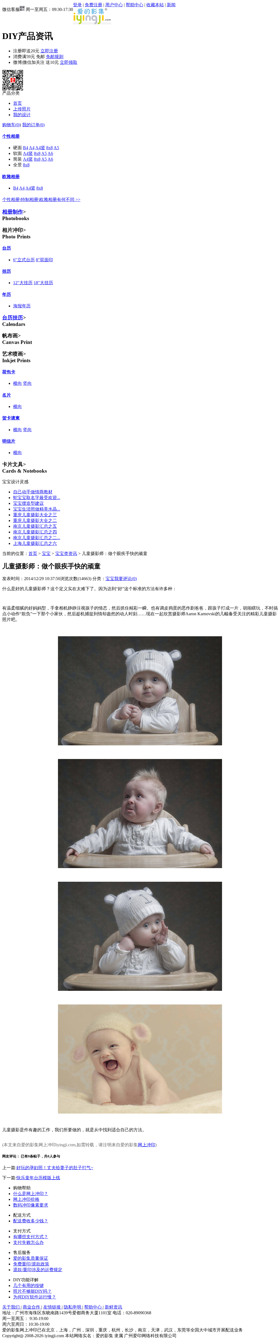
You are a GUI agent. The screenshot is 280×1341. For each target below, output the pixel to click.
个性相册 (11, 136)
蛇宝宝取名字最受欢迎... (36, 497)
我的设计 (22, 114)
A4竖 (40, 147)
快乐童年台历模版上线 (38, 1177)
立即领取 (68, 62)
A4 (31, 147)
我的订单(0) (33, 124)
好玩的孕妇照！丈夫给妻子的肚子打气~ (54, 1167)
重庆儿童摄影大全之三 (35, 514)
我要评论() (125, 578)
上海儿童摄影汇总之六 (35, 543)
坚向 (27, 383)
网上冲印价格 (26, 1199)
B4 (25, 147)
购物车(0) (11, 124)
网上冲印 (146, 1144)
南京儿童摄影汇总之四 (35, 532)
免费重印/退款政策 (31, 1264)
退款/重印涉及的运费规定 (37, 1269)
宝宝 (46, 553)
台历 (6, 248)
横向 (17, 383)
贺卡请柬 (11, 418)
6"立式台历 (24, 259)
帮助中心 (134, 4)
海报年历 (22, 306)
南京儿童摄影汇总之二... (36, 537)
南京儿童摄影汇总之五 (35, 526)
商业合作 (32, 1307)
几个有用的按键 (28, 1285)
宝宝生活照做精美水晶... (36, 509)
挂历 (6, 271)
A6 (50, 153)
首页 (17, 103)
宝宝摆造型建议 (28, 503)
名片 (6, 395)
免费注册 (93, 4)
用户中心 (114, 4)
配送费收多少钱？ (30, 1221)
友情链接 (52, 1307)
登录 (77, 4)
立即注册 (49, 51)
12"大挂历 (23, 282)
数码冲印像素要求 (30, 1205)
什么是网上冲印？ (30, 1193)
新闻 (171, 4)
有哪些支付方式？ (30, 1236)
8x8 (49, 147)
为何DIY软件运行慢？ (34, 1297)
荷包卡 (8, 372)
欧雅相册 (11, 176)
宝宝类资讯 (66, 553)
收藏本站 (155, 4)
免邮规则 (54, 56)
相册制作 (12, 212)
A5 (56, 147)
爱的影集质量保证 (30, 1258)
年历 (6, 294)
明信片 (8, 441)
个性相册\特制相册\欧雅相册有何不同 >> (41, 199)
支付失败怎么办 (28, 1242)
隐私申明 (73, 1307)
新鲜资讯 (113, 1307)
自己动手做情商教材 (32, 492)
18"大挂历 (43, 282)
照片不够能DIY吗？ (32, 1291)
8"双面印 (44, 259)
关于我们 (11, 1307)
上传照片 (22, 109)
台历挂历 (12, 317)
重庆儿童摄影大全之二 (35, 520)
